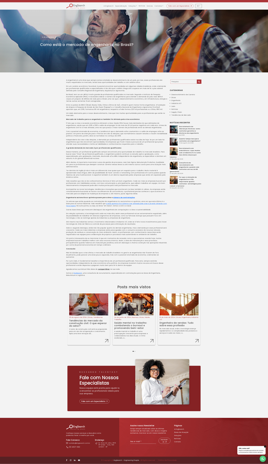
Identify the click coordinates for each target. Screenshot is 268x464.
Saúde (147, 317)
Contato (177, 442)
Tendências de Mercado (181, 115)
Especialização (121, 6)
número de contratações (124, 197)
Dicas (173, 97)
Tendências (98, 317)
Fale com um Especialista (178, 6)
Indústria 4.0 (176, 103)
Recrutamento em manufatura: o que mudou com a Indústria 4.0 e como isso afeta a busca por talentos (185, 152)
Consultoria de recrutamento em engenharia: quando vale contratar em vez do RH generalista (184, 167)
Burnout (135, 317)
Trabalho (117, 319)
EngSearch (78, 273)
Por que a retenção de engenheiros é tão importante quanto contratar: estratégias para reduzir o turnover (185, 181)
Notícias (142, 6)
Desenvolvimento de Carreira (183, 95)
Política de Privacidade (167, 460)
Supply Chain (176, 112)
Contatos (158, 6)
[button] (133, 349)
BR (198, 6)
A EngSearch (109, 6)
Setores (150, 6)
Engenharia (175, 100)
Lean (173, 106)
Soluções (132, 6)
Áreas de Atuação (181, 432)
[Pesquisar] (199, 82)
